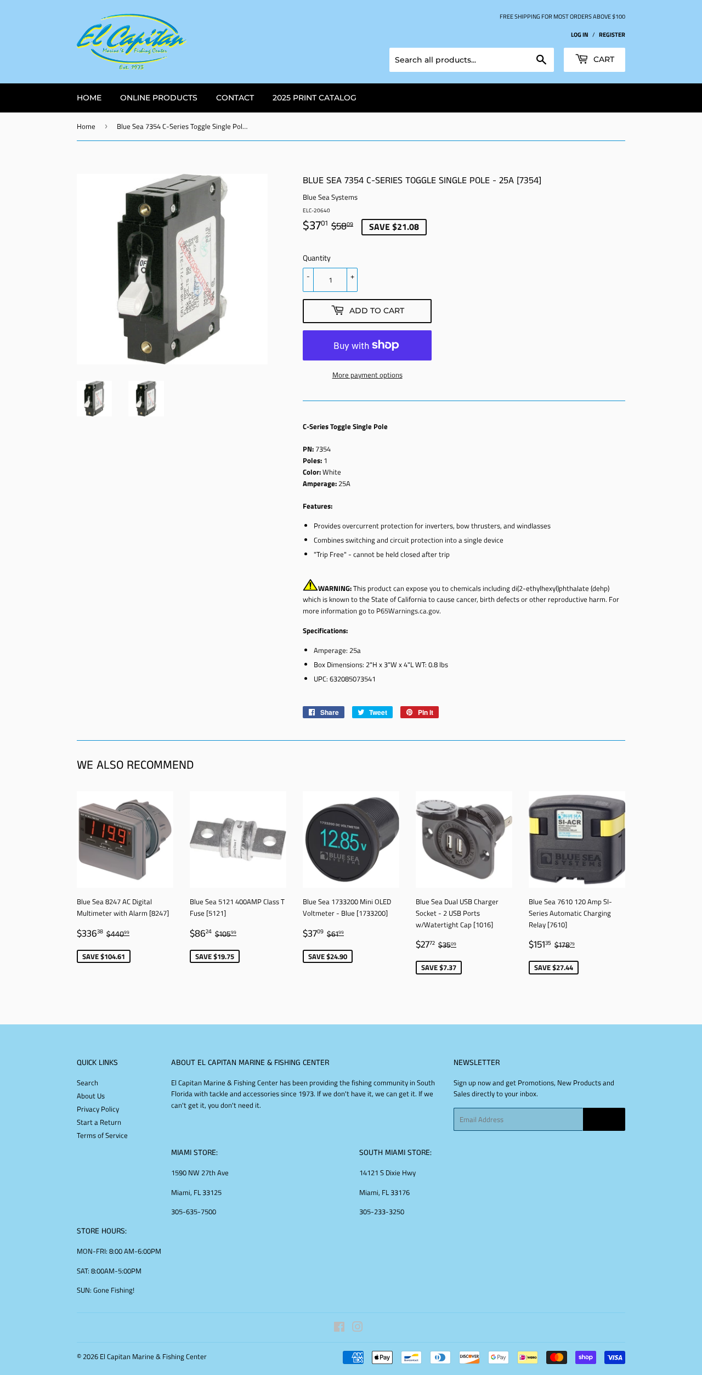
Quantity (317, 257)
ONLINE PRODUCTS (158, 98)
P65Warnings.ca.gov (407, 610)
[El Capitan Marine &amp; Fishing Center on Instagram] (357, 1328)
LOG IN (579, 34)
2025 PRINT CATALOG (314, 98)
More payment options (367, 374)
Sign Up (604, 1119)
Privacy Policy (98, 1108)
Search (87, 1082)
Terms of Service (102, 1135)
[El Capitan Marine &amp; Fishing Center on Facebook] (339, 1328)
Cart (602, 59)
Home (86, 126)
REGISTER (612, 34)
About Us (91, 1095)
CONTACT (235, 98)
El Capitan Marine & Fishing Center (153, 1356)
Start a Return (99, 1122)
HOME (89, 98)
